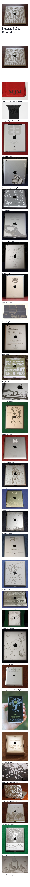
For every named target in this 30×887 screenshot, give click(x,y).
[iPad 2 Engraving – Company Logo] (15, 171)
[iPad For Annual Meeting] (15, 545)
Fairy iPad (4, 855)
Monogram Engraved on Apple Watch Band (13, 121)
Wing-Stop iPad (6, 382)
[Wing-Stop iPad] (15, 367)
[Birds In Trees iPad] (15, 521)
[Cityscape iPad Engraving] (15, 812)
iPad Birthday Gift (6, 210)
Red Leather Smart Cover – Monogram (12, 101)
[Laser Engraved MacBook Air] (15, 791)
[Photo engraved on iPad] (15, 475)
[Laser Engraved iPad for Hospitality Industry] (15, 676)
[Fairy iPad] (15, 839)
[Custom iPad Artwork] (15, 646)
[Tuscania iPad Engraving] (15, 391)
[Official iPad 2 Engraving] (15, 138)
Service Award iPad (7, 762)
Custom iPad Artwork (7, 664)
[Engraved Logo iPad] (15, 287)
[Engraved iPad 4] (15, 338)
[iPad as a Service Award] (15, 225)
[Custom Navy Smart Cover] (15, 311)
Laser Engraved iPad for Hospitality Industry (13, 690)
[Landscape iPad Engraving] (15, 599)
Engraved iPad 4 (6, 354)
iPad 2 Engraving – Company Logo (11, 188)
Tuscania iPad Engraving (8, 401)
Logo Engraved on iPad (8, 462)
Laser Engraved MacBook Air (9, 801)
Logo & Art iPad (6, 510)
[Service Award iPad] (15, 746)
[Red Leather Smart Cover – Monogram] (15, 91)
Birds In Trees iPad (7, 533)
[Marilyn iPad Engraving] (15, 417)
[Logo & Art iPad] (15, 499)
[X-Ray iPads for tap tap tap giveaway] (15, 772)
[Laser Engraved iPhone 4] (15, 710)
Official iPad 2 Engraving (8, 156)
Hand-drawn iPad (6, 590)
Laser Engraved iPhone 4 (8, 731)
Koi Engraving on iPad (8, 628)
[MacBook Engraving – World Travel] (15, 864)
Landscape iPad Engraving (9, 609)
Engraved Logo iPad (7, 302)
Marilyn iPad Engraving (8, 434)
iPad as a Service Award (8, 241)
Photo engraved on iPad (8, 488)
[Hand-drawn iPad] (15, 574)
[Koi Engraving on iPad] (15, 618)
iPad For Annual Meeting (8, 559)
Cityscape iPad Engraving (8, 824)
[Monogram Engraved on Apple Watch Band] (15, 110)
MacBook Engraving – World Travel (11, 875)
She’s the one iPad (6, 273)
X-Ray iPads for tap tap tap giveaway (11, 782)
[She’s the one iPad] (15, 257)
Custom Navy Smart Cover (9, 322)
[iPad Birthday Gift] (15, 199)
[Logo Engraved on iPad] (15, 448)
